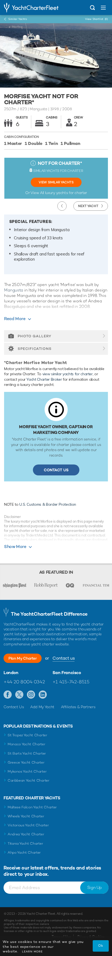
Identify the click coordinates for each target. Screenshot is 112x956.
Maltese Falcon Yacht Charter (32, 807)
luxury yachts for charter (66, 192)
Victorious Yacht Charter (28, 825)
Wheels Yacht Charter (26, 816)
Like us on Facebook (8, 694)
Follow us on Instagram (31, 694)
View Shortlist (96, 19)
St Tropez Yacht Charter (27, 735)
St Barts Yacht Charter (27, 753)
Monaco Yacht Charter (26, 744)
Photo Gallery (34, 336)
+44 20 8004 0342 (24, 682)
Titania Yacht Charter (25, 843)
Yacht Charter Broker (44, 379)
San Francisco (66, 672)
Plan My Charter (22, 658)
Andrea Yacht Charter (26, 834)
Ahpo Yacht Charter (24, 852)
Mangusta (13, 290)
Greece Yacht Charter (26, 762)
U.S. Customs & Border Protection (47, 504)
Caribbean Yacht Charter (28, 780)
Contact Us (56, 469)
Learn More (32, 951)
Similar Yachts (17, 19)
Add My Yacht (42, 706)
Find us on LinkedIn (43, 694)
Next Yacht (88, 206)
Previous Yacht (62, 206)
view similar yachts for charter (67, 373)
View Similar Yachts (56, 182)
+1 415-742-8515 (70, 682)
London (11, 672)
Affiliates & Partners (78, 706)
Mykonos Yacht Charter (27, 771)
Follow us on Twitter (19, 694)
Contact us (63, 658)
